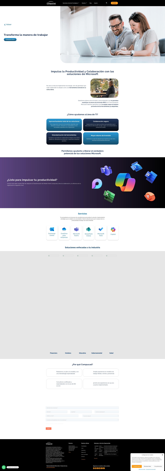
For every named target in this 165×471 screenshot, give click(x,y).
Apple (96, 450)
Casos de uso (71, 450)
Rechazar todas (147, 466)
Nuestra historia (72, 445)
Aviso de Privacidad (50, 467)
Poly (100, 448)
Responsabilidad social (73, 447)
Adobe (96, 454)
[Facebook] (96, 468)
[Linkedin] (94, 468)
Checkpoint (101, 447)
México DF (83, 452)
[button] (162, 455)
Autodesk (96, 446)
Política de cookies (142, 469)
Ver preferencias (158, 466)
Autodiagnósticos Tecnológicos (110, 454)
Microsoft (96, 448)
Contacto (83, 459)
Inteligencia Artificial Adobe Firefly (111, 450)
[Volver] (5, 25)
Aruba (100, 446)
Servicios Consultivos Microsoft (110, 448)
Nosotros (84, 3)
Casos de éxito (71, 449)
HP (95, 447)
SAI (95, 455)
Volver (8, 24)
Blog (91, 3)
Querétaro (83, 450)
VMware (100, 450)
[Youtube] (100, 468)
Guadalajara (83, 446)
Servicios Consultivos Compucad (110, 446)
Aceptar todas (137, 466)
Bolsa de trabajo (72, 448)
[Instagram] (98, 468)
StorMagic (101, 455)
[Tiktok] (104, 468)
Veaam (100, 451)
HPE (95, 451)
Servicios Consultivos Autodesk (110, 447)
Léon (82, 448)
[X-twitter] (102, 468)
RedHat (100, 454)
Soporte (96, 3)
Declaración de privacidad (150, 469)
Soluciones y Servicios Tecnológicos (70, 3)
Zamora (83, 456)
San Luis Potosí (84, 454)
